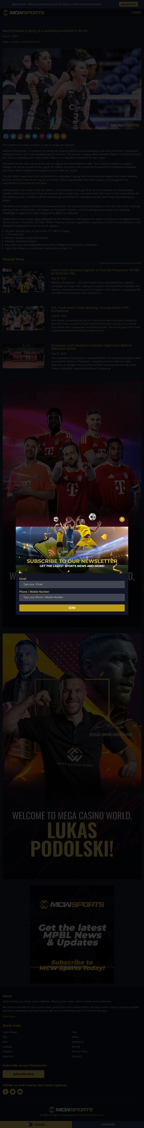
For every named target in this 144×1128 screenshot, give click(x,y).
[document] (72, 564)
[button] (122, 519)
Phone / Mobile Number (34, 591)
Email (22, 578)
